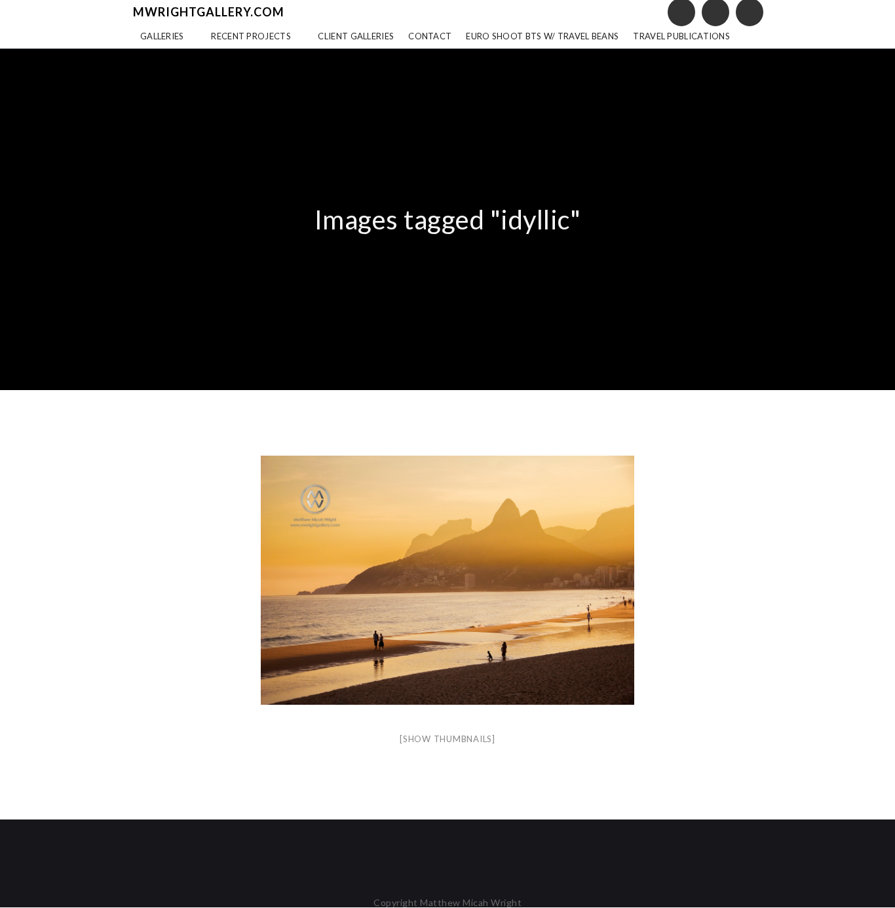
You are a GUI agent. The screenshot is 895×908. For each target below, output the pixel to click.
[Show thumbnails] (447, 739)
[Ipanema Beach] (447, 580)
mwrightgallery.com (208, 12)
